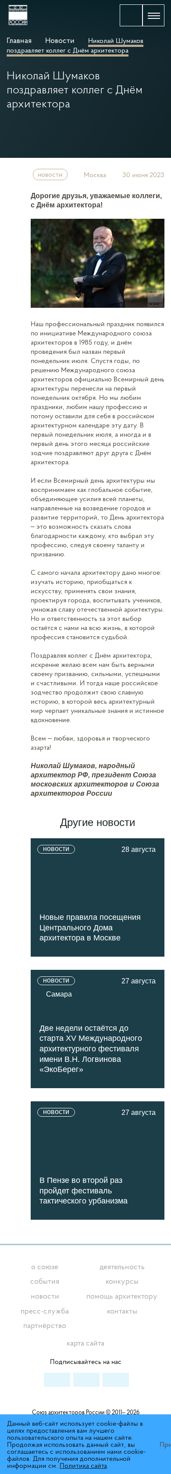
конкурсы (122, 1281)
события (44, 1281)
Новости (59, 40)
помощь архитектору (121, 1296)
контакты (122, 1311)
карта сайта (85, 1343)
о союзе (44, 1266)
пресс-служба (45, 1311)
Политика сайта (83, 1465)
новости (50, 174)
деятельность (122, 1266)
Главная (20, 40)
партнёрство (44, 1325)
